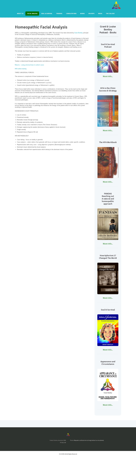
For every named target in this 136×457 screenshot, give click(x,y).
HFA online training (20, 69)
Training (59, 13)
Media (100, 13)
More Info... (108, 76)
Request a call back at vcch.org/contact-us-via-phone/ (89, 440)
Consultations (71, 13)
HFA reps (91, 13)
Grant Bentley (78, 33)
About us (20, 13)
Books (82, 13)
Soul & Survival (46, 13)
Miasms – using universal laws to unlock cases (29, 65)
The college (110, 13)
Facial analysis (32, 13)
